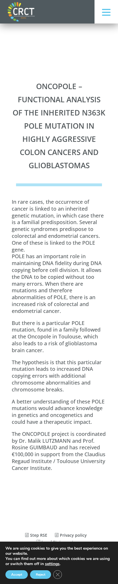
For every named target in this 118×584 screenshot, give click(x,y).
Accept (16, 574)
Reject (40, 574)
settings (52, 564)
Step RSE (38, 535)
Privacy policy (73, 535)
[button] (106, 11)
